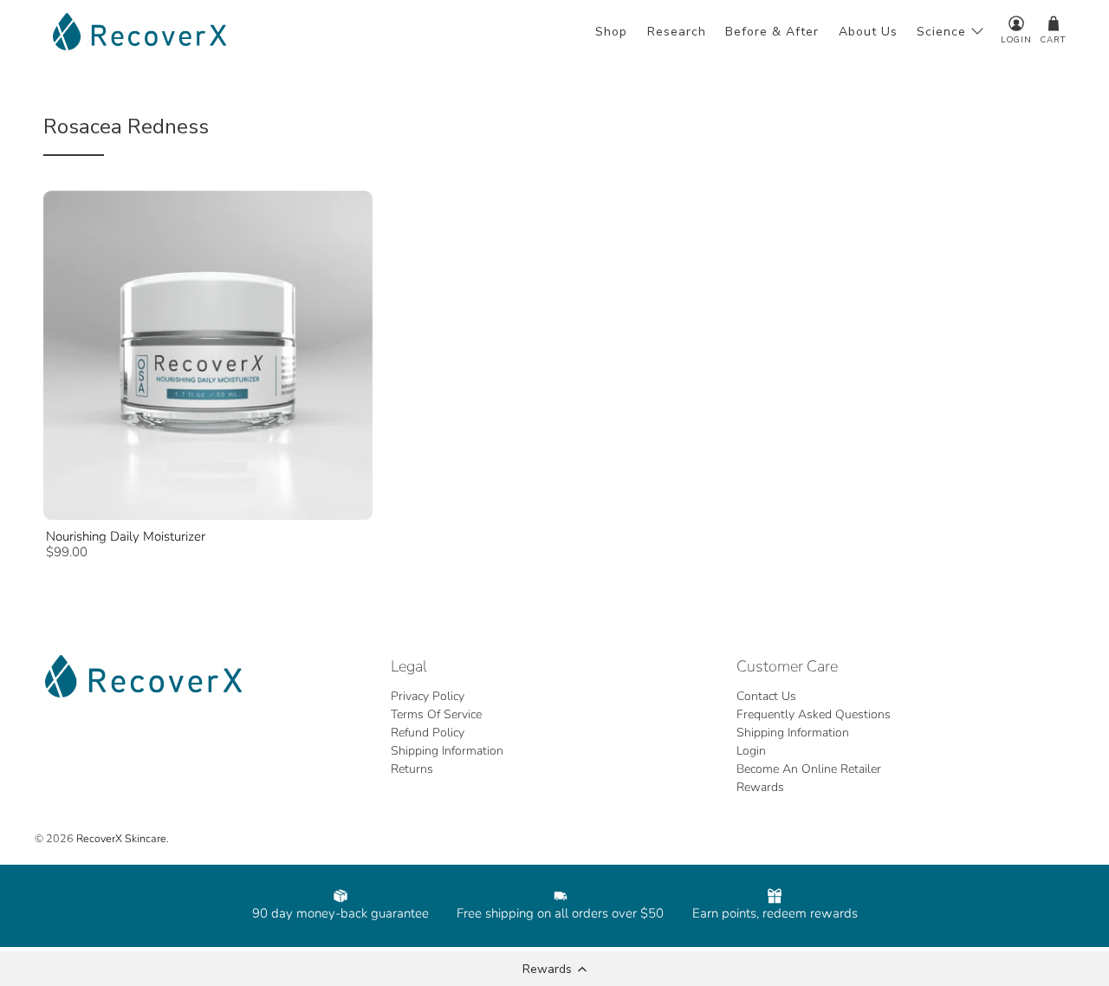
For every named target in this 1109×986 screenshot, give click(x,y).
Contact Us (766, 696)
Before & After (772, 31)
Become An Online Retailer (808, 769)
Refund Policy (427, 732)
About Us (868, 31)
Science (941, 31)
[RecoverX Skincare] (139, 31)
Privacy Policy (427, 696)
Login (751, 751)
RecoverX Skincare (121, 838)
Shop (611, 31)
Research (676, 31)
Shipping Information (447, 751)
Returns (412, 769)
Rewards (760, 787)
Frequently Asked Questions (813, 714)
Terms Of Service (436, 714)
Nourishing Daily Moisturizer (125, 536)
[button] (554, 968)
